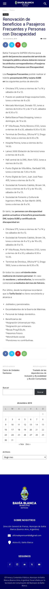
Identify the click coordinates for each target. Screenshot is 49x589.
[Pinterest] (18, 45)
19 (25, 429)
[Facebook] (5, 45)
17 (12, 429)
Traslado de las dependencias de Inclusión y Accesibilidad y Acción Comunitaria (35, 374)
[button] (45, 3)
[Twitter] (11, 45)
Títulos (12, 10)
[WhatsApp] (24, 45)
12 (25, 424)
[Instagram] (17, 564)
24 (12, 435)
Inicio (5, 10)
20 (31, 429)
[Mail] (24, 564)
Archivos (6, 452)
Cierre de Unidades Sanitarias (11, 371)
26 (25, 435)
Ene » (28, 444)
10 (12, 424)
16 (6, 429)
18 (19, 429)
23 (6, 435)
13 (31, 424)
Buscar (6, 387)
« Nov (21, 444)
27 (31, 435)
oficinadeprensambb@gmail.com (26, 535)
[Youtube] (39, 564)
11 (19, 424)
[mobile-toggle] (4, 3)
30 (6, 440)
